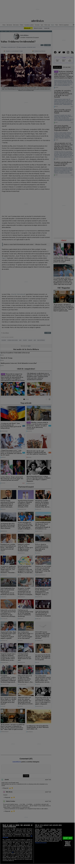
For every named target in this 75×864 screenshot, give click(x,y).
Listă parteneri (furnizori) (41, 842)
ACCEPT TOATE (68, 838)
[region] (37, 843)
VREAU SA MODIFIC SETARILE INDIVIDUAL (68, 843)
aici (13, 852)
